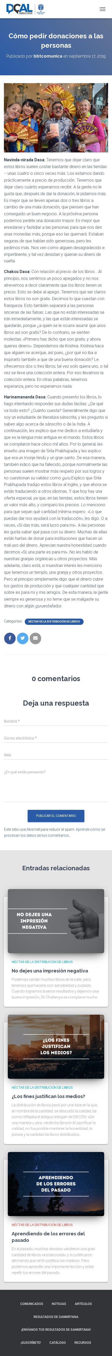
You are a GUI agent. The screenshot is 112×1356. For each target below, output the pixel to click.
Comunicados (31, 1304)
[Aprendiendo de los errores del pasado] (56, 1184)
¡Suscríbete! (31, 1343)
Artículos (83, 1304)
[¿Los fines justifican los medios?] (56, 1046)
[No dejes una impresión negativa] (56, 921)
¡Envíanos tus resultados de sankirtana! (56, 1330)
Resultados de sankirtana (56, 1317)
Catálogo (57, 1343)
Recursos (82, 1343)
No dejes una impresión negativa (50, 970)
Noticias (59, 1304)
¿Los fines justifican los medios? (48, 1096)
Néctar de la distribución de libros (54, 621)
